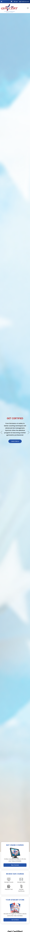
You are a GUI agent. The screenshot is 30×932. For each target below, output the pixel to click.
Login (16, 1)
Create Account (25, 1)
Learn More (15, 445)
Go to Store (15, 920)
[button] (1, 432)
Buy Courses (15, 865)
